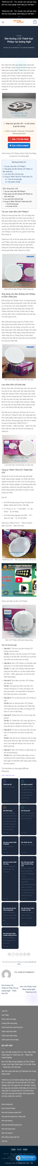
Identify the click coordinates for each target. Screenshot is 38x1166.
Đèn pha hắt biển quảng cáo (12, 1125)
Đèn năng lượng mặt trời (10, 1137)
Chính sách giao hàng (9, 1036)
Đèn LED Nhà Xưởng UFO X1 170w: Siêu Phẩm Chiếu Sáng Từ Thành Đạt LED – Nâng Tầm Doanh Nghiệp (19, 1055)
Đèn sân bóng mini (8, 1129)
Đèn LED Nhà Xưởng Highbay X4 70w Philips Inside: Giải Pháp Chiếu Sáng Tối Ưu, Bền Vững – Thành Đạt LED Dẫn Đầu (19, 1064)
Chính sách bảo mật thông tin (12, 1027)
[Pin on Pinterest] (24, 954)
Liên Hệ (4, 1011)
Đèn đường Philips (8, 1108)
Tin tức (19, 36)
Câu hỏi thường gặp (13, 179)
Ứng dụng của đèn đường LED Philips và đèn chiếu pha (18, 195)
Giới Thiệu (5, 1015)
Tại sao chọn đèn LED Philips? (14, 166)
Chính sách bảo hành (9, 1031)
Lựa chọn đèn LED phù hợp (13, 174)
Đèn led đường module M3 (11, 1112)
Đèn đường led (7, 1104)
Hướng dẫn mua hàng (9, 1023)
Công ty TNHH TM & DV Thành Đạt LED (17, 177)
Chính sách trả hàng (9, 1019)
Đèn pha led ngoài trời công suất (13, 1117)
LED (23, 768)
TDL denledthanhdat (27, 47)
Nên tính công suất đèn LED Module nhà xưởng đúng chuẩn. (19, 1072)
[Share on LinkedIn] (28, 954)
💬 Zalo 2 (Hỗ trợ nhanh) (19, 146)
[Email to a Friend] (21, 954)
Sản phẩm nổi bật (12, 182)
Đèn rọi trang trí (7, 1133)
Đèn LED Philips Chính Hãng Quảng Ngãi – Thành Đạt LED (28, 989)
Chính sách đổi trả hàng (10, 1040)
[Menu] (3, 22)
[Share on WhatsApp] (9, 954)
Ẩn (25, 162)
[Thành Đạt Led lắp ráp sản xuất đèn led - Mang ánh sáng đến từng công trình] (19, 22)
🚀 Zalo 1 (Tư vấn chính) (19, 139)
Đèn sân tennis (7, 1121)
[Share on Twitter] (17, 954)
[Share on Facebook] (13, 954)
